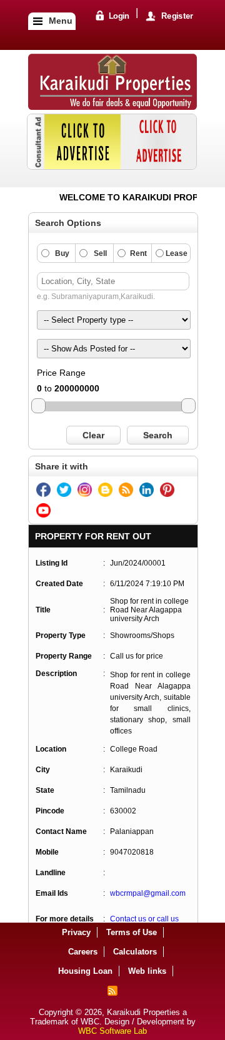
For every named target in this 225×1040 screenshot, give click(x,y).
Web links (147, 971)
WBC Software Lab (112, 1031)
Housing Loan (85, 971)
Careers (83, 951)
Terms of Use (131, 932)
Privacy (76, 932)
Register (176, 16)
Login (118, 16)
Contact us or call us (144, 919)
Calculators (135, 951)
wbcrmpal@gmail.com (148, 893)
